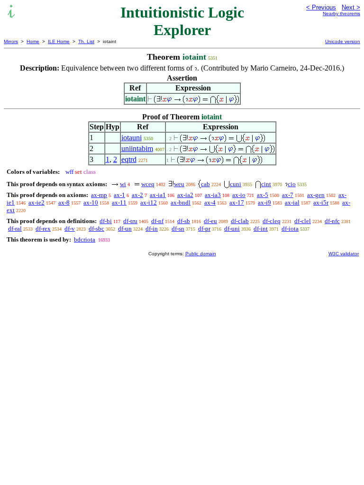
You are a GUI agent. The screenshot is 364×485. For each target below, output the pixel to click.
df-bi (106, 221)
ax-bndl (181, 202)
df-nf (157, 221)
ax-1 (119, 194)
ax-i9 (264, 202)
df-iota (290, 228)
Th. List (86, 41)
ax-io (239, 194)
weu (179, 184)
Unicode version (342, 41)
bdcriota (84, 239)
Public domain (200, 253)
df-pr (204, 228)
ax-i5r (320, 202)
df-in (152, 228)
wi (123, 184)
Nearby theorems (341, 13)
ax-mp (99, 194)
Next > (351, 7)
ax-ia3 (213, 194)
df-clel (302, 221)
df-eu (210, 221)
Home (33, 41)
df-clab (240, 221)
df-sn (178, 228)
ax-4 (210, 202)
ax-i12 (148, 202)
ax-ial (292, 202)
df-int (261, 228)
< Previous (321, 7)
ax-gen (316, 194)
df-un (125, 228)
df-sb (183, 221)
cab (205, 184)
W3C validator (343, 253)
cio (292, 184)
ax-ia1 (158, 194)
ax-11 (119, 202)
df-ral (15, 228)
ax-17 (236, 202)
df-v (69, 228)
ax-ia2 (185, 194)
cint (266, 184)
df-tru (130, 221)
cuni (235, 184)
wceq (148, 184)
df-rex (43, 228)
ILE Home (59, 41)
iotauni (131, 138)
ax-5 (262, 194)
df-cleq (272, 221)
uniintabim (137, 148)
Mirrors (11, 41)
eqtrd (128, 159)
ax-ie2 (36, 202)
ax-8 (64, 202)
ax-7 (287, 194)
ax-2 (137, 194)
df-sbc (96, 228)
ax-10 (90, 202)
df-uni (232, 228)
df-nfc (332, 221)
